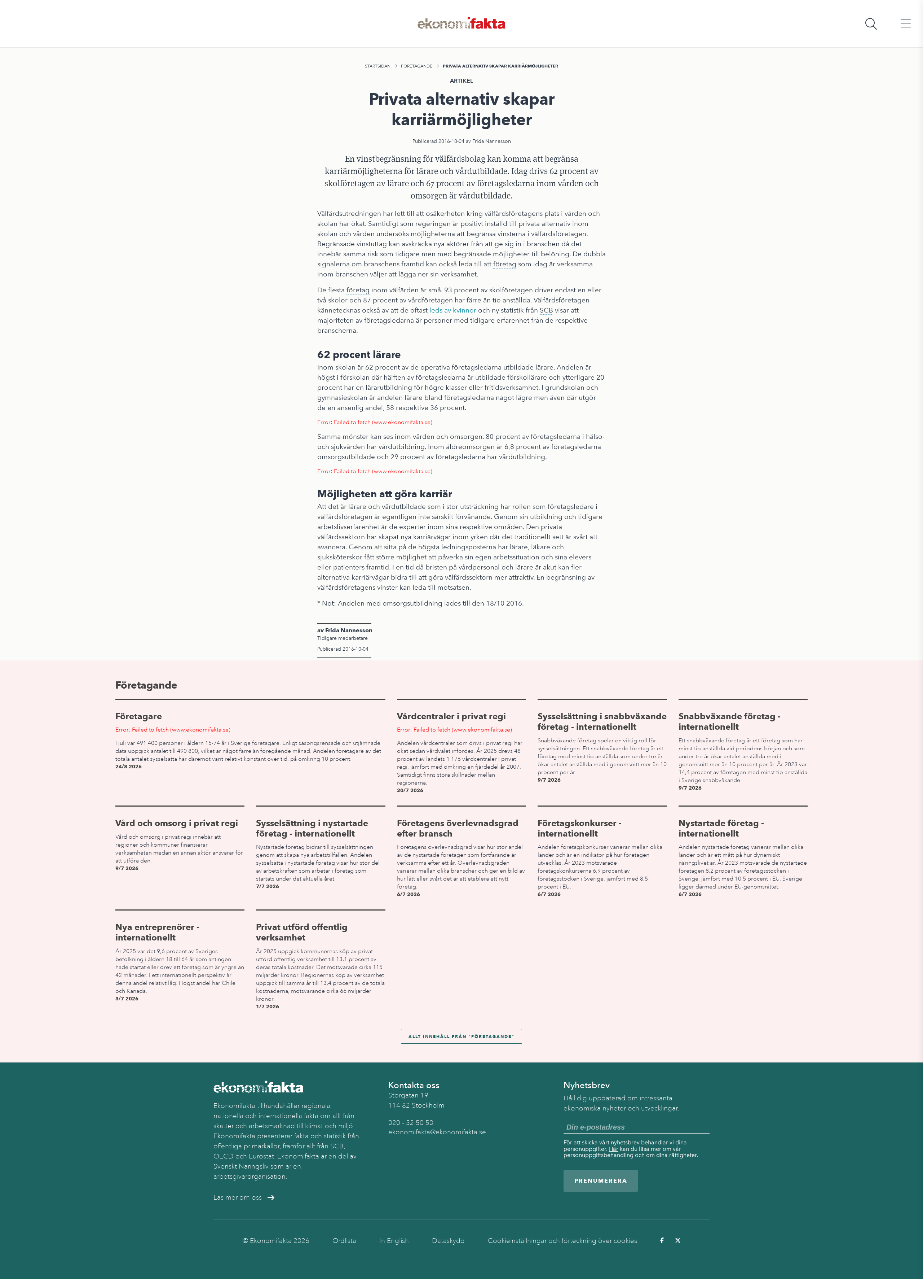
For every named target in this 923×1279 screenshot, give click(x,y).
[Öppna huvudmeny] (905, 23)
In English (394, 1240)
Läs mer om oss (237, 1197)
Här (613, 1148)
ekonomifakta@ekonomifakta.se (437, 1132)
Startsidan (377, 66)
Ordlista (344, 1240)
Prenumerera (600, 1180)
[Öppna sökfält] (871, 23)
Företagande (416, 66)
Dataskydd (448, 1240)
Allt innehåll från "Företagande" (461, 1036)
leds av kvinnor (452, 310)
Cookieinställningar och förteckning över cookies (562, 1240)
